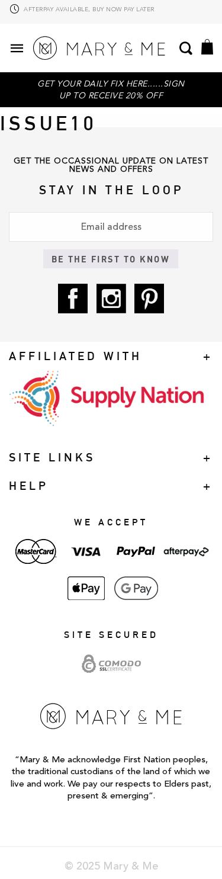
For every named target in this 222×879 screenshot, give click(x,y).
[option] (111, 13)
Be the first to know (111, 259)
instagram (111, 298)
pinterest (149, 298)
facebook (73, 298)
